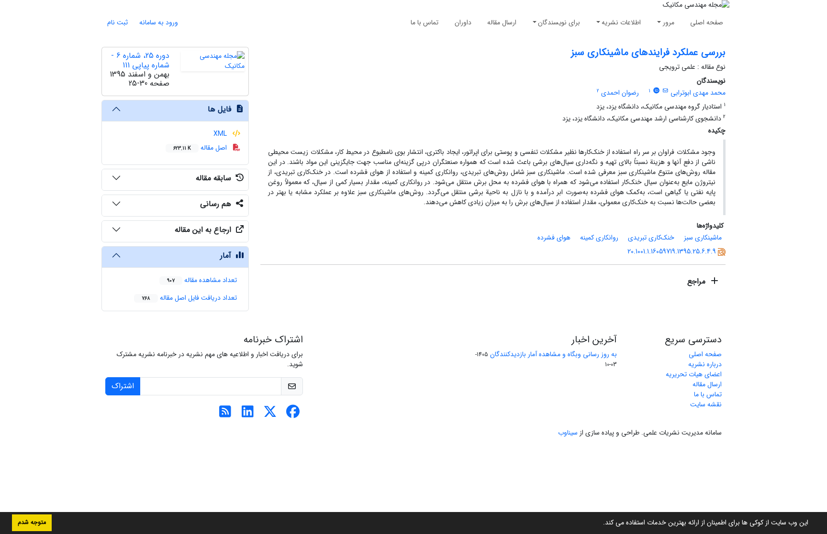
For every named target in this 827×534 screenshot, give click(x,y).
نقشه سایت (706, 404)
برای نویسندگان (559, 22)
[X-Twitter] (270, 414)
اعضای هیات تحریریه (694, 374)
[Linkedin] (247, 414)
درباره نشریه (705, 364)
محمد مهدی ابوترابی (698, 92)
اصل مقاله (201, 147)
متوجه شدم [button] (32, 522)
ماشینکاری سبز (703, 237)
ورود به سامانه (158, 22)
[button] (599, 523)
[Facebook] (292, 414)
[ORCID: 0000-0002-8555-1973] (656, 91)
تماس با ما (424, 22)
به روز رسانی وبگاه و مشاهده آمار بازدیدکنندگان (553, 354)
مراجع (697, 281)
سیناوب (568, 432)
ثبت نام (117, 22)
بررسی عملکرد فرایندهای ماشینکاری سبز (648, 52)
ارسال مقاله (501, 22)
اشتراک (123, 386)
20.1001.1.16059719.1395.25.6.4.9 (671, 251)
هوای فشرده (553, 237)
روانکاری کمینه (599, 237)
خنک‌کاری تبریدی (651, 237)
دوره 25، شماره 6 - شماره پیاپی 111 (140, 60)
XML (221, 134)
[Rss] (225, 414)
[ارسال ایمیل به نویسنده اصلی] (665, 91)
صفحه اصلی (706, 22)
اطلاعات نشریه (621, 22)
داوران (463, 22)
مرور (668, 22)
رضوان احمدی (620, 92)
